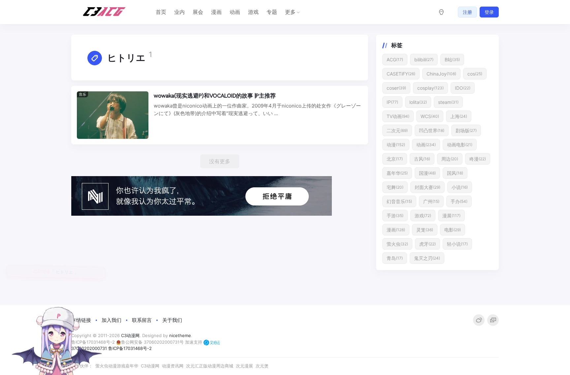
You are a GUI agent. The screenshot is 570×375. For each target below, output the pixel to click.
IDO (462, 88)
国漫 (427, 173)
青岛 (395, 258)
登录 (489, 12)
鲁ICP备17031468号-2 (130, 348)
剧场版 (466, 130)
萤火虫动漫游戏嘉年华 (116, 365)
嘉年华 (397, 173)
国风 (455, 173)
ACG (395, 59)
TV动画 (398, 116)
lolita (418, 102)
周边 (449, 159)
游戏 (253, 12)
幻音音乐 (399, 201)
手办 (459, 201)
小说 (460, 187)
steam (448, 102)
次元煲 (262, 365)
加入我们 (111, 320)
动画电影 (459, 144)
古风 (422, 159)
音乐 (82, 94)
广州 (431, 201)
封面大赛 (427, 187)
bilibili (423, 59)
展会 (198, 12)
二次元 (397, 130)
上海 (458, 116)
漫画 (216, 12)
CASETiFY (401, 74)
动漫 (396, 144)
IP (392, 102)
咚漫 (477, 159)
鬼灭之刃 (427, 258)
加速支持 (194, 342)
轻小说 (457, 244)
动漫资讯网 (172, 365)
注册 (467, 12)
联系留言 (142, 320)
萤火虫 (397, 244)
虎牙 (427, 244)
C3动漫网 (130, 335)
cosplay (430, 88)
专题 (272, 12)
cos (474, 74)
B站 (452, 59)
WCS (430, 116)
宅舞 (395, 187)
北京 (395, 159)
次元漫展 (244, 365)
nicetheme (180, 335)
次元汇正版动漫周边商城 (209, 365)
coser (396, 88)
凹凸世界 (431, 130)
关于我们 (172, 320)
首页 (161, 12)
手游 (395, 215)
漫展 (451, 215)
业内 (179, 12)
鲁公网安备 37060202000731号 (152, 342)
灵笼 (424, 230)
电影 (452, 230)
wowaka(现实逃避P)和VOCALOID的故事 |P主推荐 (215, 95)
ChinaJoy (441, 74)
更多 (290, 12)
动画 (235, 12)
